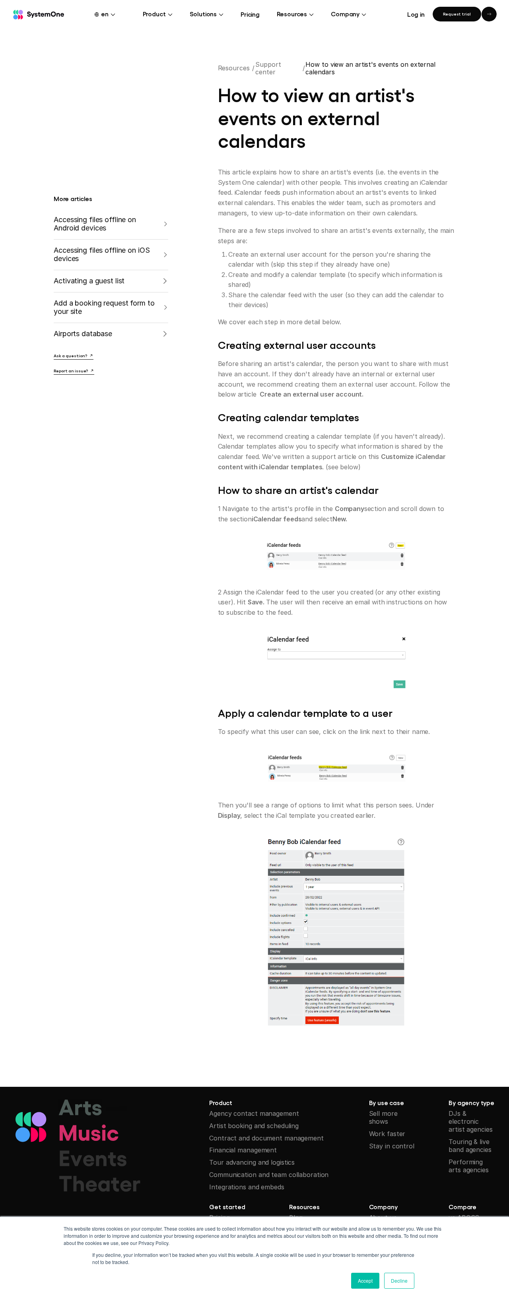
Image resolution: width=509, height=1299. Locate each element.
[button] (109, 13)
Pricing (250, 14)
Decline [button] (399, 1280)
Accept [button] (365, 1280)
